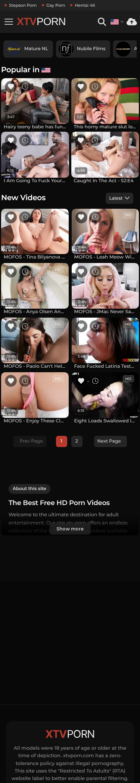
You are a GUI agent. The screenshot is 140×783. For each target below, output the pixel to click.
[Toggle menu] (8, 22)
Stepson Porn (23, 5)
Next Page (109, 441)
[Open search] (101, 21)
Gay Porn (55, 5)
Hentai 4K (85, 5)
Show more (69, 529)
